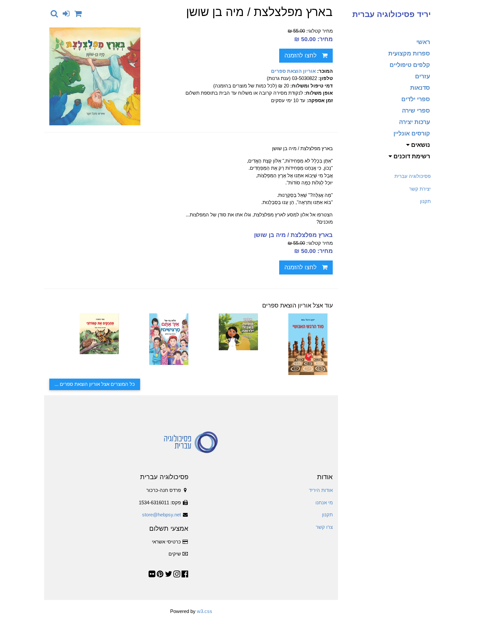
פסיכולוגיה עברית (412, 176)
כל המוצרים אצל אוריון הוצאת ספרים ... (95, 384)
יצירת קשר (420, 189)
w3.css (204, 611)
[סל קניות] (78, 13)
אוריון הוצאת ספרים (293, 71)
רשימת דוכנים (411, 156)
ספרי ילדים (415, 99)
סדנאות (420, 88)
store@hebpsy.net (161, 514)
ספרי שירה (416, 110)
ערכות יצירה (414, 122)
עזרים (422, 76)
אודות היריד (321, 490)
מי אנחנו (324, 502)
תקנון (425, 201)
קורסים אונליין (411, 133)
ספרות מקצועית (409, 53)
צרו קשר (324, 527)
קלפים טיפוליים (410, 65)
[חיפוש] (54, 13)
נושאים (419, 145)
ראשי (423, 42)
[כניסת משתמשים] (66, 13)
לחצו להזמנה (300, 55)
